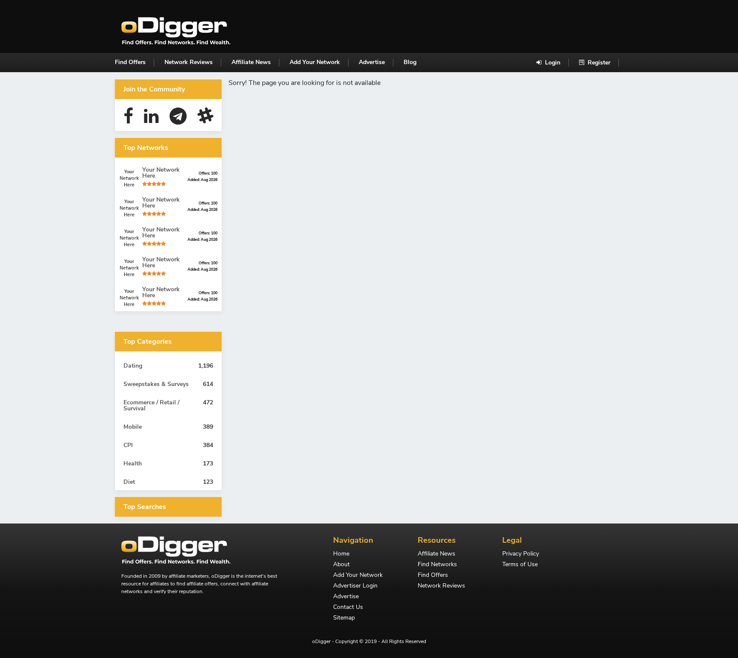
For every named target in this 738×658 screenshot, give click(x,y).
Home (341, 554)
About (341, 564)
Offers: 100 (208, 173)
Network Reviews (188, 62)
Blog (410, 62)
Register (598, 62)
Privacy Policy (520, 554)
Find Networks (437, 564)
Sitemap (344, 618)
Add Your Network (315, 62)
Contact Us (348, 607)
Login (551, 62)
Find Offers (130, 62)
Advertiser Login (355, 586)
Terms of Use (520, 564)
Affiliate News (251, 62)
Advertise (372, 62)
